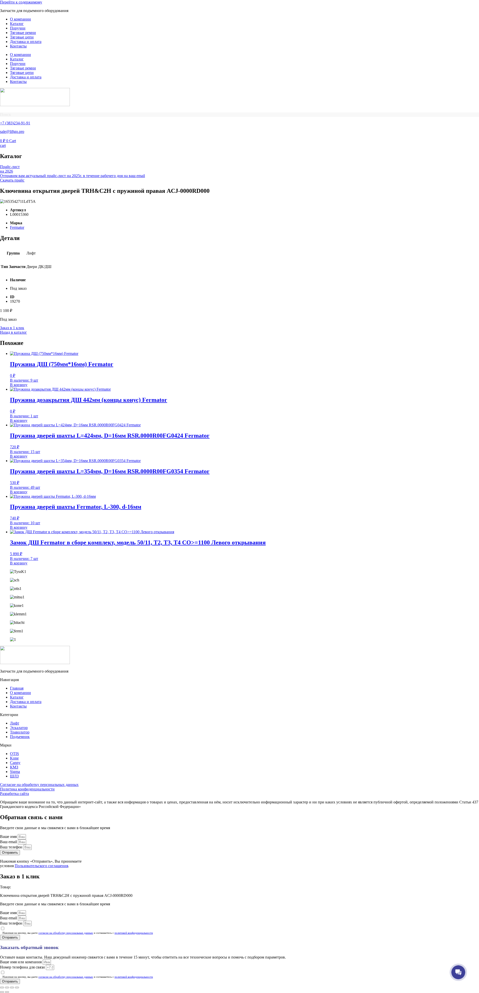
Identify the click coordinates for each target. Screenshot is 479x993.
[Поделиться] (12, 987)
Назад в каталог (13, 332)
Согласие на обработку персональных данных (39, 784)
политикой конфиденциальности (134, 932)
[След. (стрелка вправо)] (7, 992)
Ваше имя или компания (21, 962)
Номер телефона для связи (23, 967)
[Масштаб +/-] (2, 987)
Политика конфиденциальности (27, 789)
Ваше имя (9, 836)
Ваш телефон (11, 847)
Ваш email (9, 842)
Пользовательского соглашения (41, 866)
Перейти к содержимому (21, 2)
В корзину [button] (18, 385)
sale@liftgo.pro (12, 131)
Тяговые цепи (22, 37)
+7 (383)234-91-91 (15, 123)
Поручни (17, 28)
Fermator (17, 227)
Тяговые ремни (23, 32)
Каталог (17, 23)
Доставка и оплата (25, 41)
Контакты (18, 46)
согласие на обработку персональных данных (65, 932)
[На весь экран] (7, 987)
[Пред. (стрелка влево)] (2, 992)
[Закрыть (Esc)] (17, 987)
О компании (20, 19)
